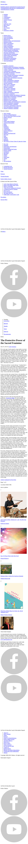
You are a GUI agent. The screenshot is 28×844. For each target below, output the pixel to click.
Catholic (7, 6)
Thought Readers (5, 176)
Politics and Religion (8, 46)
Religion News (7, 35)
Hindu (6, 8)
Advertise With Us (8, 740)
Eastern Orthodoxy (8, 130)
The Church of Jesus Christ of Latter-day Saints (15, 141)
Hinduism (6, 132)
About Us (6, 732)
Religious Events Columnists (10, 100)
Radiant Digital (7, 748)
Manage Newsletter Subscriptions (11, 750)
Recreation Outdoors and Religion (12, 48)
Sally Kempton (12, 346)
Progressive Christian (9, 9)
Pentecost (6, 331)
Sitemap (5, 752)
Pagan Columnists (8, 91)
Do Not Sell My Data (9, 746)
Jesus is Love (7, 190)
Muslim (20, 8)
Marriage (6, 323)
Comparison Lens (8, 166)
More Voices (7, 25)
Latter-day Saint (15, 8)
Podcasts (6, 118)
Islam (5, 136)
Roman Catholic (7, 150)
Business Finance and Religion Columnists (14, 67)
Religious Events (8, 42)
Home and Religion (8, 56)
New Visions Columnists (9, 88)
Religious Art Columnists (9, 99)
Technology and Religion (10, 59)
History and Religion (8, 43)
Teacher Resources (8, 169)
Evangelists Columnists (9, 73)
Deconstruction (7, 334)
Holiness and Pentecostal (9, 133)
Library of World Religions (10, 114)
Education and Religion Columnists (12, 72)
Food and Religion (8, 36)
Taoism (5, 158)
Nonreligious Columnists (9, 89)
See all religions (7, 161)
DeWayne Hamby (5, 523)
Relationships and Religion (10, 58)
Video (2, 171)
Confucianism (7, 129)
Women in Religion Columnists (11, 108)
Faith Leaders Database (9, 121)
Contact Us (6, 747)
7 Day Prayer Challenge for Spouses (12, 188)
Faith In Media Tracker (6, 179)
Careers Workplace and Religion (11, 51)
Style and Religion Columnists (11, 104)
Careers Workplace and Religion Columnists (14, 68)
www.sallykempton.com (6, 639)
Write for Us (6, 742)
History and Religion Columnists (11, 80)
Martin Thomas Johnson (6, 614)
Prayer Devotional (8, 192)
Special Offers (4, 4)
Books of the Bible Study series (11, 185)
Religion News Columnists (10, 97)
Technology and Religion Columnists (12, 105)
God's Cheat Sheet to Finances (11, 184)
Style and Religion (8, 44)
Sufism (5, 156)
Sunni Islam (6, 157)
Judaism (5, 137)
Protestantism (7, 148)
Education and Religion (9, 52)
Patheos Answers (8, 117)
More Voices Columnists (9, 84)
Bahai (5, 124)
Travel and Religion (8, 60)
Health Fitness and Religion (10, 55)
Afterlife (6, 326)
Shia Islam (6, 153)
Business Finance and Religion (11, 50)
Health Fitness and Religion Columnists (13, 77)
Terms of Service (8, 744)
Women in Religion (8, 47)
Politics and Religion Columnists (11, 92)
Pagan (5, 29)
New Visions (7, 27)
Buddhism (6, 126)
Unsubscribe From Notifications (11, 751)
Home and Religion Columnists (11, 81)
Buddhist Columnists (8, 65)
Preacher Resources (8, 167)
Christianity (6, 128)
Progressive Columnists (9, 93)
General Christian (8, 19)
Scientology (6, 152)
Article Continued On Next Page (8, 479)
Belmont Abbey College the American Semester (12, 576)
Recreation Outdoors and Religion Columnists (14, 95)
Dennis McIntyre (5, 558)
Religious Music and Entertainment (12, 40)
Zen (4, 160)
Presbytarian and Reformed (10, 146)
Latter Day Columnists (9, 85)
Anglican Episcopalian (9, 122)
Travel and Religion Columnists (11, 107)
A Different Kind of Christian (10, 189)
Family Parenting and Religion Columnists (14, 75)
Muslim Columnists (8, 87)
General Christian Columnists (10, 76)
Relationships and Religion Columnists (13, 96)
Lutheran (6, 138)
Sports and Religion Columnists (11, 103)
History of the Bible (8, 186)
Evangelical (18, 6)
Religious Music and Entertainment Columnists (15, 101)
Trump (5, 329)
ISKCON (6, 134)
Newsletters (3, 197)
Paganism (6, 145)
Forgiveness (6, 321)
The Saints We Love (8, 193)
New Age (6, 144)
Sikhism (5, 154)
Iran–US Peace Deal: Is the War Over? (10, 556)
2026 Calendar (7, 113)
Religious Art (7, 39)
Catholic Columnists (8, 69)
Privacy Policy (7, 743)
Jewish (9, 8)
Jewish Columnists (8, 83)
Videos (5, 120)
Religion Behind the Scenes (10, 149)
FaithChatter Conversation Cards (11, 194)
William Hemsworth (5, 578)
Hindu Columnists (8, 79)
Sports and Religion (8, 38)
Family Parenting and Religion (11, 54)
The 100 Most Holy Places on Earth (12, 116)
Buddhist (3, 6)
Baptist (5, 125)
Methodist (6, 140)
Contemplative (12, 6)
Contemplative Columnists (10, 71)
